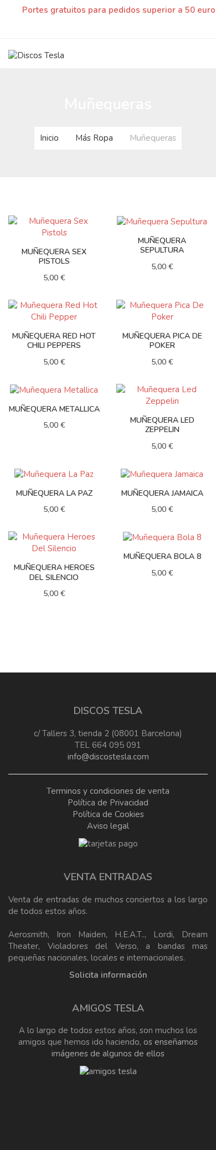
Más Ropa (94, 137)
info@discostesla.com (108, 756)
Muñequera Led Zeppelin (162, 425)
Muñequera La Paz (54, 493)
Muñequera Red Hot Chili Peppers (54, 341)
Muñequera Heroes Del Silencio (54, 572)
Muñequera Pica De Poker (162, 341)
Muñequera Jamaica (162, 493)
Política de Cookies (108, 814)
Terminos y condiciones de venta (108, 791)
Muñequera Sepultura (162, 245)
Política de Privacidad (108, 802)
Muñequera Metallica (54, 409)
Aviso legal (108, 825)
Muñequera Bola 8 (162, 556)
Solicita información (108, 974)
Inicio (49, 137)
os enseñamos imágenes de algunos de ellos (125, 1047)
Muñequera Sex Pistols (54, 257)
